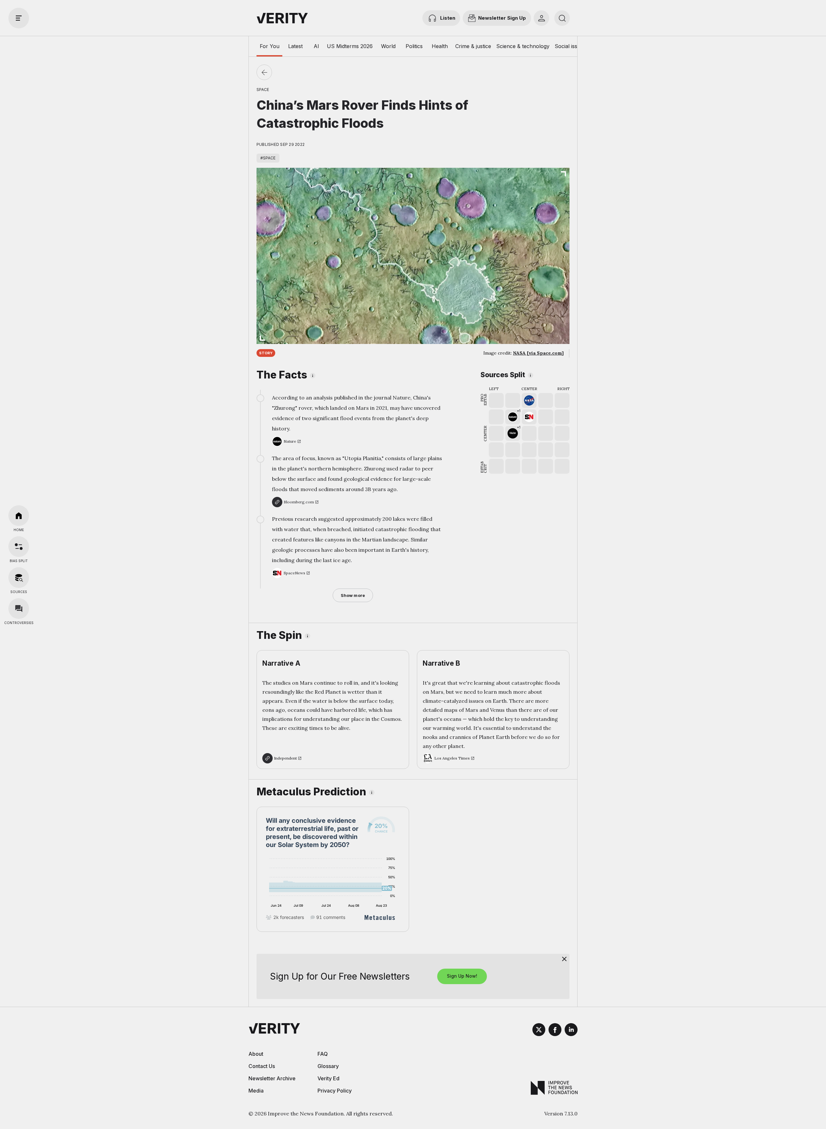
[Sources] (18, 577)
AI (316, 46)
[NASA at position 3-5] (529, 400)
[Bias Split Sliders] (18, 546)
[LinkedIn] (571, 1030)
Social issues (570, 46)
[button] (512, 416)
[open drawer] (18, 18)
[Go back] (264, 72)
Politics (414, 46)
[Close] (564, 959)
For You (269, 46)
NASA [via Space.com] (538, 353)
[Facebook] (555, 1030)
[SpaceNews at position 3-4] (529, 416)
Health (440, 46)
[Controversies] (18, 608)
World (388, 46)
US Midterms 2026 (350, 46)
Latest (295, 46)
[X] (538, 1030)
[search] (562, 18)
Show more (353, 595)
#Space (268, 158)
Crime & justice (473, 46)
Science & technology (522, 46)
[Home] (18, 515)
